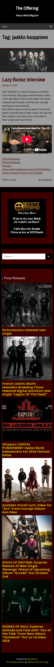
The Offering (27, 8)
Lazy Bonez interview (23, 79)
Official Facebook (11, 162)
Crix (14, 179)
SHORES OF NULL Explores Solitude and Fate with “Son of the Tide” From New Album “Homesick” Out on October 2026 (26, 633)
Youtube (6, 165)
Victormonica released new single (24, 331)
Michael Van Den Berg (38, 662)
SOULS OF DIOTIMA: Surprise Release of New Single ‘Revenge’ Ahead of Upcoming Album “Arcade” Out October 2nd (26, 569)
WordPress (33, 659)
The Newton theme (15, 662)
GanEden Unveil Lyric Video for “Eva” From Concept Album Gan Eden (27, 508)
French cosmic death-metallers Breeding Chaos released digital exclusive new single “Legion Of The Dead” (26, 389)
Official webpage (11, 158)
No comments (45, 179)
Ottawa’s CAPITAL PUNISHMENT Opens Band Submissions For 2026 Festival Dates (26, 449)
